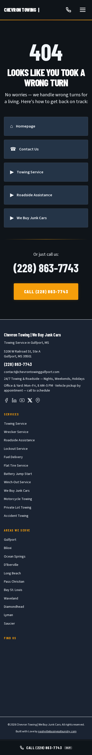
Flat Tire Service (16, 465)
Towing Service (15, 423)
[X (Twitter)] (29, 400)
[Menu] (82, 9)
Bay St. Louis (13, 590)
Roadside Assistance (19, 440)
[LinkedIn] (14, 400)
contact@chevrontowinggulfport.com (31, 372)
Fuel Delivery (13, 457)
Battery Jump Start (18, 473)
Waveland (11, 598)
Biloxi (8, 548)
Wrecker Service (16, 432)
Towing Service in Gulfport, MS (26, 342)
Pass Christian (14, 581)
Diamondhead (14, 606)
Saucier (9, 623)
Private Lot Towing (17, 507)
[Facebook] (6, 400)
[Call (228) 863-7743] (68, 10)
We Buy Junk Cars (17, 490)
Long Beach (12, 573)
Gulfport (10, 539)
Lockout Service (16, 448)
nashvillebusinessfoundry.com (57, 731)
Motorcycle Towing (18, 499)
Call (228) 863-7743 (46, 291)
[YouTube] (22, 400)
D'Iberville (11, 564)
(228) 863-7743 (46, 268)
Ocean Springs (15, 556)
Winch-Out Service (17, 482)
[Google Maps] (37, 400)
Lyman (8, 615)
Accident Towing (16, 515)
